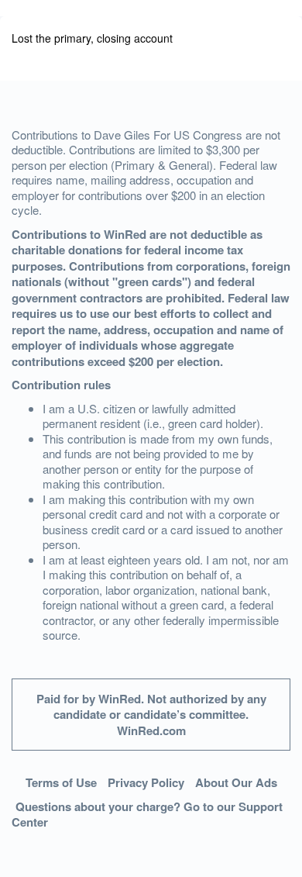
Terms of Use (61, 782)
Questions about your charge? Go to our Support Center (147, 814)
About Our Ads (236, 782)
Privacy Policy (146, 782)
